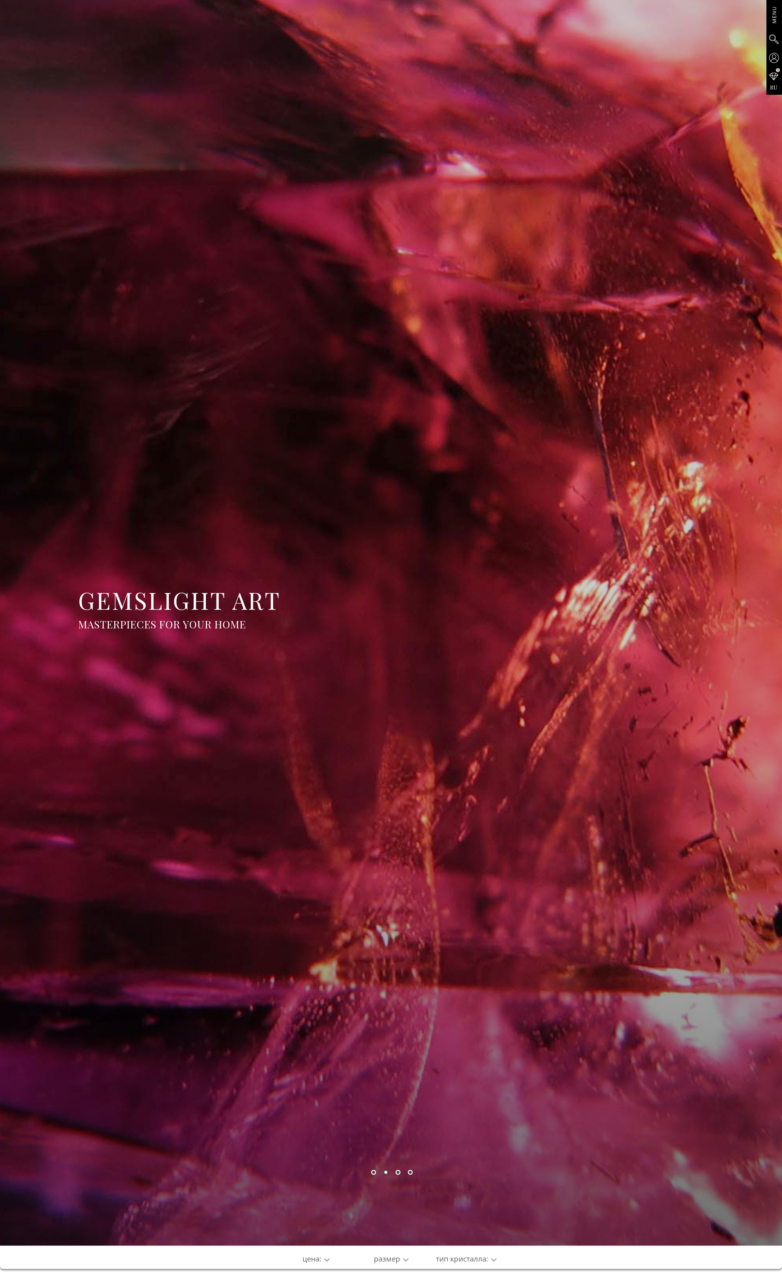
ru (773, 87)
